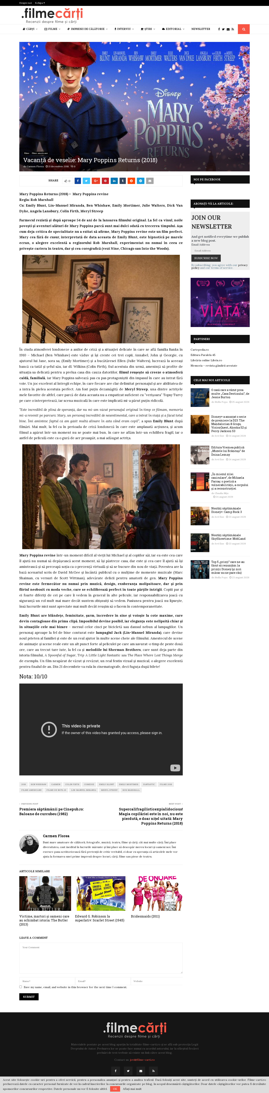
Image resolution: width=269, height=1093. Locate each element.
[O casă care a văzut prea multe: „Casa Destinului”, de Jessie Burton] (200, 397)
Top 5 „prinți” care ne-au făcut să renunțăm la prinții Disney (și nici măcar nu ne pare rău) (227, 567)
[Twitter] (224, 29)
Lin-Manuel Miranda (83, 790)
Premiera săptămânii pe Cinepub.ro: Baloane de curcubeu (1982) (51, 811)
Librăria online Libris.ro (206, 360)
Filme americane (40, 153)
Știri (148, 29)
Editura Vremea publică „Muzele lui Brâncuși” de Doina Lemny (228, 450)
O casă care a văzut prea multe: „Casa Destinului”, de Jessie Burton (230, 393)
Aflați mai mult (132, 1088)
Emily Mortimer (128, 784)
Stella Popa (221, 401)
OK (115, 1089)
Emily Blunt (106, 784)
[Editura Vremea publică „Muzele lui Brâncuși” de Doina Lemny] (200, 455)
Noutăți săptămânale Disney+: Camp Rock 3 (226, 510)
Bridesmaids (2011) (145, 916)
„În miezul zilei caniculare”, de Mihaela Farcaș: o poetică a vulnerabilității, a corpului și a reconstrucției (229, 481)
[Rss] (234, 29)
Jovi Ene (219, 435)
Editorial (173, 29)
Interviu (124, 29)
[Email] (229, 29)
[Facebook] (220, 29)
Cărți (30, 29)
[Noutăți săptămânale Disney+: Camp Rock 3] (200, 516)
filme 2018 (166, 784)
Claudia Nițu (221, 493)
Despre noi (25, 2)
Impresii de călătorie (88, 29)
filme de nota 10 (56, 790)
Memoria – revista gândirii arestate (214, 365)
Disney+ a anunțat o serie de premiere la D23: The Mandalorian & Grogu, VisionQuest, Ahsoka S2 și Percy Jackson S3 (229, 424)
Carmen (55, 784)
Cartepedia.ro (200, 349)
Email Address (200, 244)
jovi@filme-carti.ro (142, 1060)
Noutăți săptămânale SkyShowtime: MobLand (228, 536)
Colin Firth (72, 784)
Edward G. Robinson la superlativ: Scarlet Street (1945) (99, 918)
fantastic (149, 784)
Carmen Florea (35, 166)
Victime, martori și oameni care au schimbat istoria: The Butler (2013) (44, 920)
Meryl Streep (109, 790)
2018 (23, 784)
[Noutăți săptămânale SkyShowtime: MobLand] (200, 542)
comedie (89, 784)
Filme (52, 29)
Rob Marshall (131, 790)
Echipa (39, 2)
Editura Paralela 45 (203, 355)
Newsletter (200, 29)
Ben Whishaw (38, 784)
